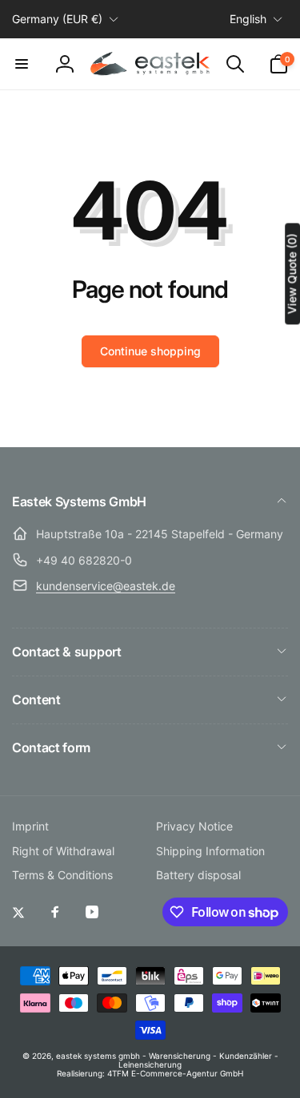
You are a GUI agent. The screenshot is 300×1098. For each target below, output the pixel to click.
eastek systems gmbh (98, 1055)
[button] (21, 63)
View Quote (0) (291, 273)
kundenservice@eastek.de (105, 586)
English (248, 19)
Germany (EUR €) (57, 19)
